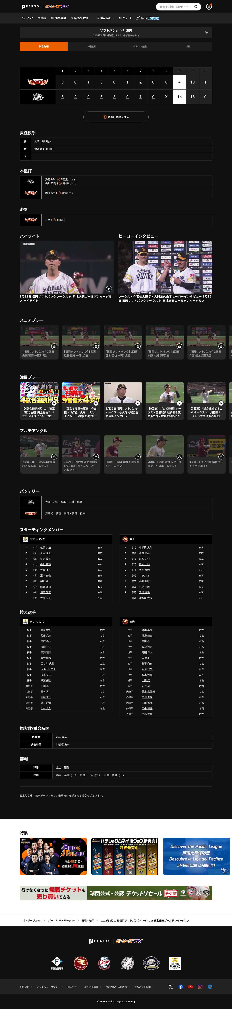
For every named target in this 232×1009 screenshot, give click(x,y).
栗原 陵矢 (45, 558)
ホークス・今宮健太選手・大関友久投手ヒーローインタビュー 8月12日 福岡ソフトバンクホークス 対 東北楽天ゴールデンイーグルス (165, 298)
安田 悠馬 (144, 592)
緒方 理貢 (46, 702)
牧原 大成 (45, 547)
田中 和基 (147, 708)
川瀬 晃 (45, 686)
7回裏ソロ (69, 183)
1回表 (60, 219)
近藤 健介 (45, 569)
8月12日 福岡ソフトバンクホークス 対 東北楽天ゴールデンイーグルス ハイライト (66, 298)
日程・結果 (88, 920)
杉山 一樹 (46, 646)
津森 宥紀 (46, 630)
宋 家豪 (146, 658)
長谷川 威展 (47, 663)
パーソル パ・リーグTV (61, 920)
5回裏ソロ (67, 179)
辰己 (48, 219)
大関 (37, 141)
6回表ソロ (68, 192)
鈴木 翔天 (147, 674)
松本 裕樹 (46, 674)
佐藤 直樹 (46, 697)
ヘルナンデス (48, 669)
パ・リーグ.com (31, 920)
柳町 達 (44, 581)
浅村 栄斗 (144, 553)
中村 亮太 (46, 641)
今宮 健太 (45, 553)
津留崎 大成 (145, 598)
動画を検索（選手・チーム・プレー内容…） (180, 7)
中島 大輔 (147, 714)
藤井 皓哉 (46, 658)
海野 (48, 179)
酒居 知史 (147, 635)
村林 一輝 (144, 586)
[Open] (206, 32)
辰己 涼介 (144, 558)
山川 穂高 (45, 564)
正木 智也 (45, 575)
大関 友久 (45, 598)
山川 (48, 183)
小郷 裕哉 (144, 581)
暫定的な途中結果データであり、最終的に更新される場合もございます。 (62, 795)
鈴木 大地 (144, 564)
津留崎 (38, 148)
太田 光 (146, 680)
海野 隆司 (45, 586)
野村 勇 (45, 691)
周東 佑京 (45, 592)
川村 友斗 (46, 708)
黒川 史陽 (147, 697)
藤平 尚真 (147, 663)
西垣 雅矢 (147, 669)
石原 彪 (146, 686)
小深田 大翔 (145, 547)
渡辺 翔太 (147, 646)
